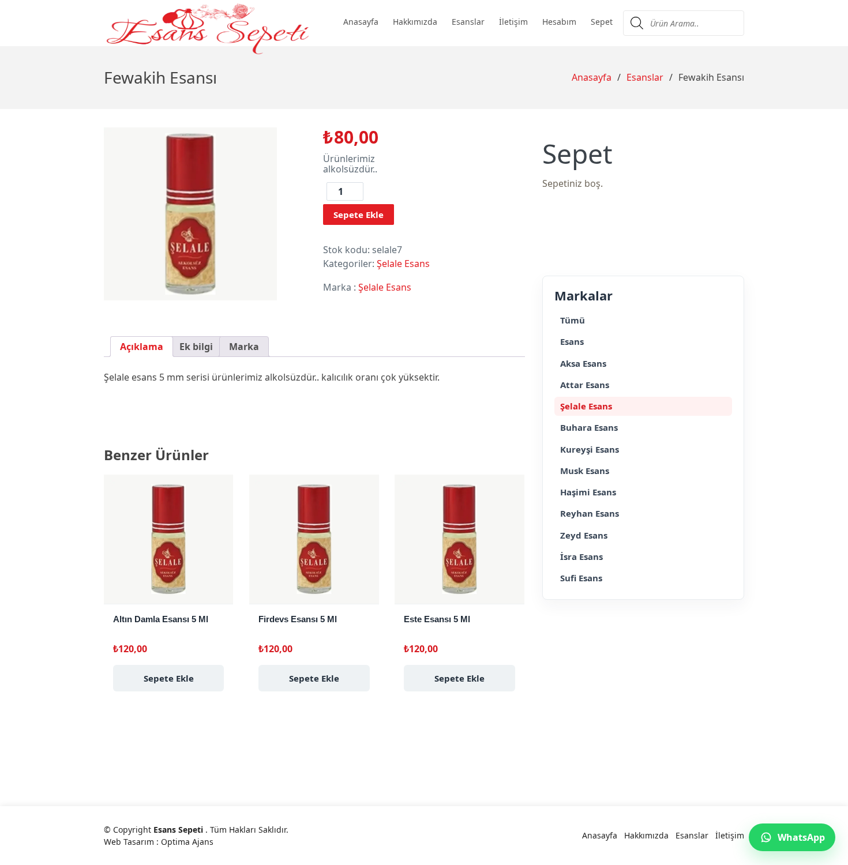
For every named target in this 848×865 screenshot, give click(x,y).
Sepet (602, 21)
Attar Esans (584, 384)
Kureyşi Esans (589, 449)
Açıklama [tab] (141, 346)
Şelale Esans (403, 263)
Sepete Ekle (358, 214)
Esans (572, 341)
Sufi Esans (581, 578)
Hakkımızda (415, 21)
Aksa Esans (583, 363)
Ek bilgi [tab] (196, 346)
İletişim (513, 21)
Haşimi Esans (588, 492)
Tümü (572, 320)
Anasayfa (360, 21)
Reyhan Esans (589, 513)
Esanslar (468, 21)
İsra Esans (581, 556)
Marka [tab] (244, 346)
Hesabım (559, 21)
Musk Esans (584, 470)
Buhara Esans (589, 427)
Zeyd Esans (583, 535)
